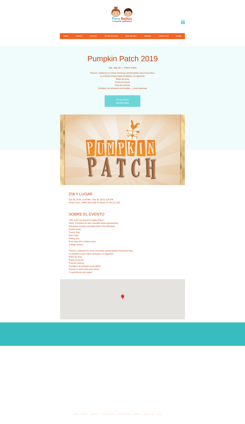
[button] (183, 21)
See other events (122, 102)
